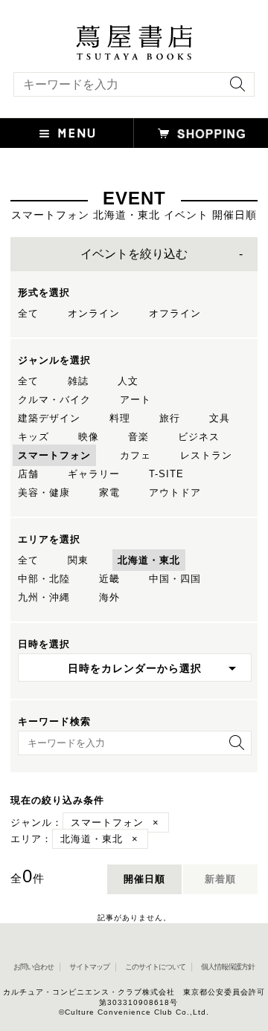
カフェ (135, 455)
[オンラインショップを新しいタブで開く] (201, 133)
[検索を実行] (234, 89)
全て (28, 313)
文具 (219, 418)
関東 (78, 560)
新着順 (220, 879)
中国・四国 (175, 578)
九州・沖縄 (44, 597)
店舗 (28, 473)
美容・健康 (44, 492)
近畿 (109, 578)
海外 (109, 597)
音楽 (138, 436)
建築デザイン (49, 418)
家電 (109, 492)
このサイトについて (155, 967)
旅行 (169, 418)
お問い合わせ (33, 967)
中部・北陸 (44, 578)
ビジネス (199, 436)
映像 (88, 436)
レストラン (206, 455)
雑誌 (78, 381)
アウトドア (175, 492)
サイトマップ (89, 967)
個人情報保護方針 (228, 967)
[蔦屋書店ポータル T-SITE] (134, 32)
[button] (67, 133)
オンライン (94, 313)
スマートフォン (54, 455)
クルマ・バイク (54, 399)
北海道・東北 (149, 560)
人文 (128, 381)
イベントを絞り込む (134, 254)
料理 (119, 418)
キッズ (33, 436)
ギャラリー (94, 473)
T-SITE (166, 473)
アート (135, 399)
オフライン (175, 313)
